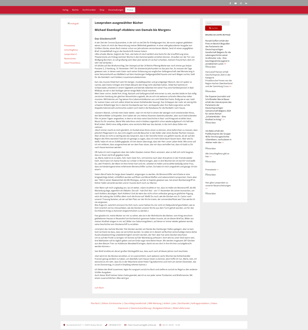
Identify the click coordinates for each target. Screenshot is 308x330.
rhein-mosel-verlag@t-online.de (142, 325)
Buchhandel (183, 303)
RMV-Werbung (154, 303)
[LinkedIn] (246, 3)
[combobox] (217, 23)
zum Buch (99, 287)
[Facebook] (230, 3)
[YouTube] (235, 3)
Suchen (214, 28)
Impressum (123, 308)
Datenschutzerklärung (141, 308)
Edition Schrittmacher (112, 303)
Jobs (174, 303)
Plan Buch (95, 303)
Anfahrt (167, 303)
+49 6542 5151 (114, 325)
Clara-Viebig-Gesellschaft (135, 303)
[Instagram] (241, 3)
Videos (214, 303)
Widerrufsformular (181, 308)
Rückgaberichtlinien (162, 308)
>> (225, 63)
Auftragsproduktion (200, 303)
